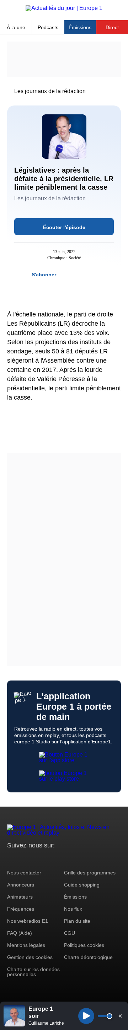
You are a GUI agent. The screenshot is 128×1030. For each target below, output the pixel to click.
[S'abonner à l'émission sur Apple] (91, 274)
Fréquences (20, 909)
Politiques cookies (84, 945)
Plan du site (77, 921)
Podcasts (48, 27)
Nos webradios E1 (27, 921)
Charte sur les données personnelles (33, 971)
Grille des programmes (90, 873)
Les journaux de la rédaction (50, 91)
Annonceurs (20, 885)
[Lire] (86, 1016)
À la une (16, 27)
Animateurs (20, 897)
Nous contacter (24, 873)
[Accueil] (64, 8)
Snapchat (59, 858)
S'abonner (44, 274)
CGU (69, 933)
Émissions (80, 27)
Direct (112, 27)
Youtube (47, 858)
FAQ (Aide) (19, 933)
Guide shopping (82, 885)
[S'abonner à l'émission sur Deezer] (78, 274)
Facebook (35, 858)
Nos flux (73, 909)
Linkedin (72, 858)
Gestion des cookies (30, 957)
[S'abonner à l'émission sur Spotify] (65, 274)
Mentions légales (26, 945)
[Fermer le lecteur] (120, 1016)
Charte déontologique (88, 957)
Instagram (23, 858)
